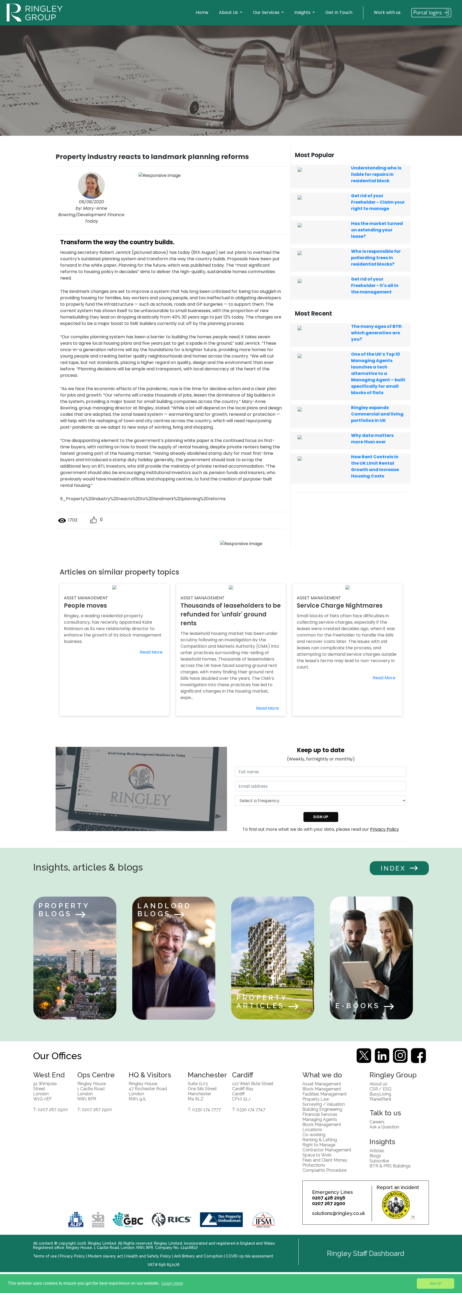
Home (202, 12)
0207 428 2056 (328, 1198)
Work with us (387, 12)
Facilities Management (324, 1093)
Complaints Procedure (324, 1169)
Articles (376, 1150)
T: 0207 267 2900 (50, 1109)
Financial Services (319, 1114)
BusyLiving (380, 1093)
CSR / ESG (380, 1088)
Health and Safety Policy (148, 1256)
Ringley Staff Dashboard (365, 1253)
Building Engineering (322, 1109)
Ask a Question (384, 1126)
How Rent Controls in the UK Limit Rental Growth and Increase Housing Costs (375, 466)
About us (378, 1083)
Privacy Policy (384, 829)
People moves (85, 605)
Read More (151, 652)
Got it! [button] (435, 1283)
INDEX (393, 868)
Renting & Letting (319, 1139)
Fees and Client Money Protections (324, 1162)
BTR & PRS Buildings (390, 1165)
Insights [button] (302, 12)
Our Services (266, 12)
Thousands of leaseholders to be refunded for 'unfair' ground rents (230, 614)
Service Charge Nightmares (340, 605)
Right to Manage (318, 1144)
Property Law (315, 1098)
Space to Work (317, 1154)
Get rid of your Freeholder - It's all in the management (374, 285)
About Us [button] (229, 12)
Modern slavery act (105, 1256)
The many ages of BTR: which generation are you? (376, 332)
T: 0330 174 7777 (204, 1109)
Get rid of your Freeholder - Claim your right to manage (378, 202)
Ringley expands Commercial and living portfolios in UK (377, 414)
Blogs (375, 1155)
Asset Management (321, 1083)
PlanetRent (380, 1098)
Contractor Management (326, 1149)
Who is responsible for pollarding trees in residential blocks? (376, 257)
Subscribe (379, 1160)
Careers (376, 1121)
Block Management (321, 1088)
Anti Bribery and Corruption (198, 1256)
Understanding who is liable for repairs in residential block (376, 174)
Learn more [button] (172, 1283)
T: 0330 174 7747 (248, 1109)
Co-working (313, 1134)
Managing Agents (319, 1119)
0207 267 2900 (328, 1203)
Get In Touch (338, 12)
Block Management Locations (321, 1127)
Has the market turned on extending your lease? (377, 229)
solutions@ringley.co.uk (338, 1213)
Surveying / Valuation (323, 1103)
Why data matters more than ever (372, 438)
